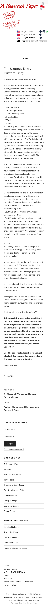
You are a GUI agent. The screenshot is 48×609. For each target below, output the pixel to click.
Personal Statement (12, 474)
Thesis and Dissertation (14, 485)
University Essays (11, 506)
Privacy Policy (10, 585)
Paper (10, 376)
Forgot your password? (14, 449)
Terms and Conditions (18, 603)
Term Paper (9, 480)
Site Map (8, 578)
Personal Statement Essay (15, 548)
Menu (25, 58)
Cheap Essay (9, 511)
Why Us (7, 469)
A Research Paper (12, 464)
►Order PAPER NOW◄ (14, 572)
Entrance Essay (11, 543)
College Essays (10, 501)
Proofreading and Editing (15, 490)
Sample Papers (10, 569)
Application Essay (11, 537)
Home (6, 566)
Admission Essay (11, 532)
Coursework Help (11, 495)
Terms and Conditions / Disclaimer (18, 582)
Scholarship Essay (12, 527)
